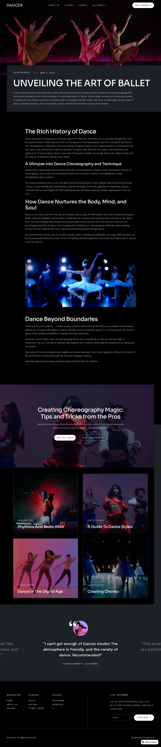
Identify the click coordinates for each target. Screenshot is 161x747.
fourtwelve (149, 737)
